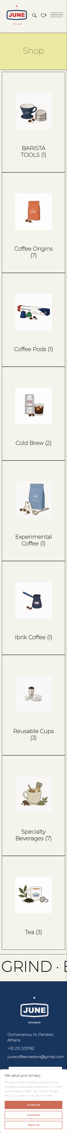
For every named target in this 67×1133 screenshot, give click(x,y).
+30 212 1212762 (20, 1048)
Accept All (33, 1104)
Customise (33, 1114)
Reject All (33, 1124)
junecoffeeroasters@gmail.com (35, 1056)
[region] (33, 1101)
